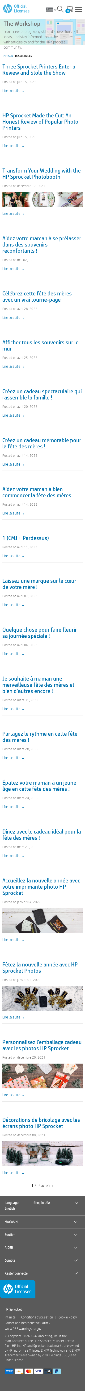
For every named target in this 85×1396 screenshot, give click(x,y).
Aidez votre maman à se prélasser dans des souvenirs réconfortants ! (41, 244)
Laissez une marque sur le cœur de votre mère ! (39, 583)
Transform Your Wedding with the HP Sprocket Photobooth (41, 173)
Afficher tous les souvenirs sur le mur (40, 345)
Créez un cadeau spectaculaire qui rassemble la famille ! (42, 394)
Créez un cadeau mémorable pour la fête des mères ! (41, 443)
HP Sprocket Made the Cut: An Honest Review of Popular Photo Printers (40, 121)
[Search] (60, 10)
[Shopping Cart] (69, 9)
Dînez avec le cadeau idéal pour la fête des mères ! (41, 834)
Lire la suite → (13, 90)
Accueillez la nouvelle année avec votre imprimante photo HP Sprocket (41, 886)
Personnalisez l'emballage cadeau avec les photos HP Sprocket (42, 1045)
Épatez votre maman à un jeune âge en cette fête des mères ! (39, 785)
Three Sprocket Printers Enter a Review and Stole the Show (38, 69)
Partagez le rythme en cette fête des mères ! (39, 736)
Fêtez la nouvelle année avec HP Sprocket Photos (40, 967)
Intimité (10, 1317)
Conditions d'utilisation (37, 1317)
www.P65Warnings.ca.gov (23, 1329)
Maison (8, 55)
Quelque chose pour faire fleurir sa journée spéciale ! (39, 632)
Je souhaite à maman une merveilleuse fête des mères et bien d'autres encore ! (38, 684)
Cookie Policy (68, 1317)
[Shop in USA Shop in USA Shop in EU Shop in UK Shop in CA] (53, 9)
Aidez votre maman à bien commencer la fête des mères (36, 492)
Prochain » (46, 1185)
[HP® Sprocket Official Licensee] (16, 8)
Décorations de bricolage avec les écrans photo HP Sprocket (41, 1122)
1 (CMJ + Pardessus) (25, 537)
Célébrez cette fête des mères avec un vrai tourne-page (37, 296)
